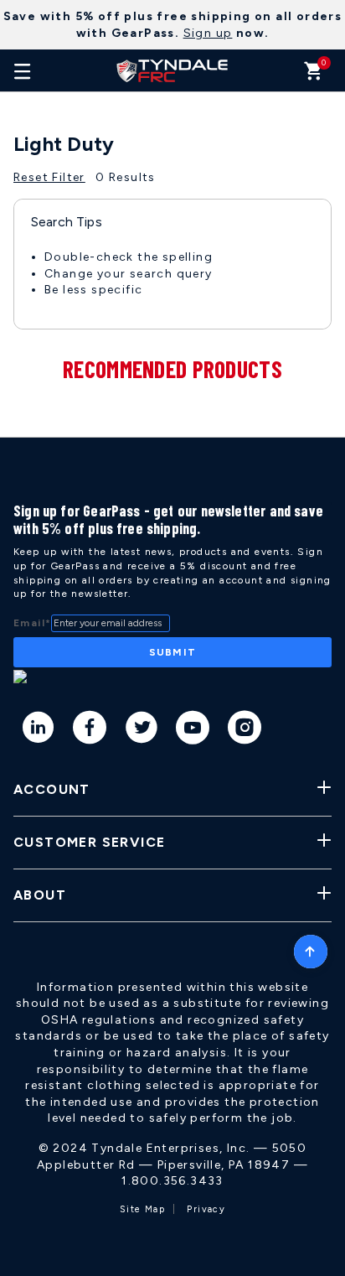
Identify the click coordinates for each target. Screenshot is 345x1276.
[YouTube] (193, 730)
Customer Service (89, 842)
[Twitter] (142, 730)
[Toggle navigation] (22, 70)
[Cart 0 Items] (313, 75)
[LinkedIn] (39, 730)
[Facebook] (90, 730)
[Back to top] (310, 947)
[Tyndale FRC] (172, 70)
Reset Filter (49, 177)
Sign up (208, 33)
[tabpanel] (172, 296)
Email (32, 623)
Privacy (206, 1209)
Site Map (142, 1209)
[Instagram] (245, 730)
